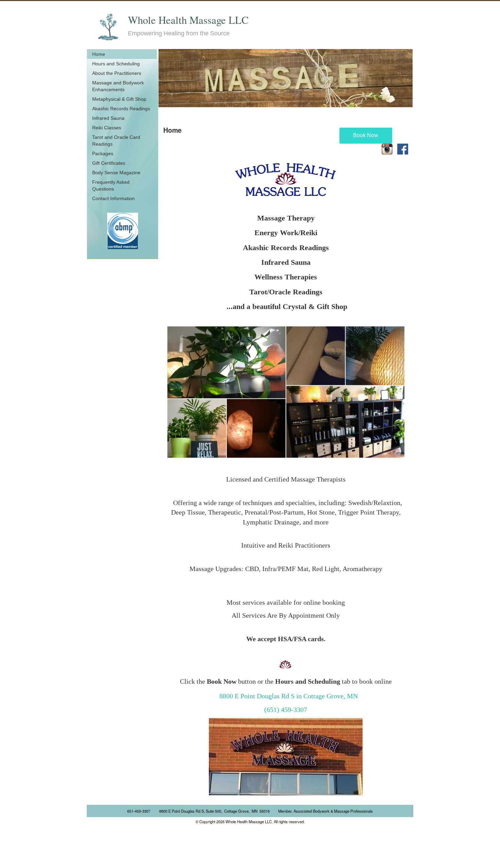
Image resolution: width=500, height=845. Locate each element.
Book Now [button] (365, 135)
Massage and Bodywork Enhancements (118, 86)
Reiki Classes (106, 127)
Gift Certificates (108, 163)
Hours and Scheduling (116, 63)
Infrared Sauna (108, 118)
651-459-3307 (138, 811)
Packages (102, 153)
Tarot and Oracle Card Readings (116, 140)
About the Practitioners (116, 73)
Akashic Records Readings (121, 108)
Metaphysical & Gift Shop (119, 99)
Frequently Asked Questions (111, 185)
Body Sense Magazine (116, 172)
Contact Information (113, 198)
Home (98, 54)
